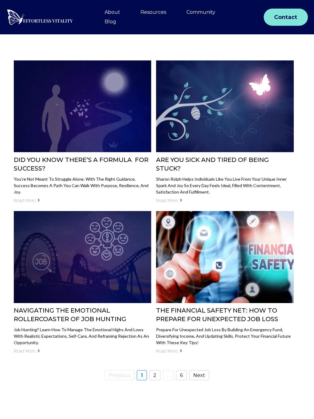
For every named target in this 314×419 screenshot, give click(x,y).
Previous (119, 375)
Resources (153, 12)
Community (200, 12)
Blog (110, 22)
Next (199, 375)
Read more (25, 200)
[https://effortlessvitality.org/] (40, 17)
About (112, 12)
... (168, 375)
